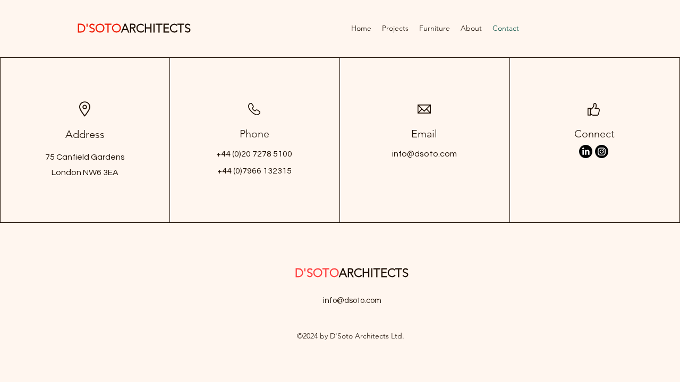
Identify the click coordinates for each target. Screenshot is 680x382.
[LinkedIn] (585, 151)
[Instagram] (601, 151)
